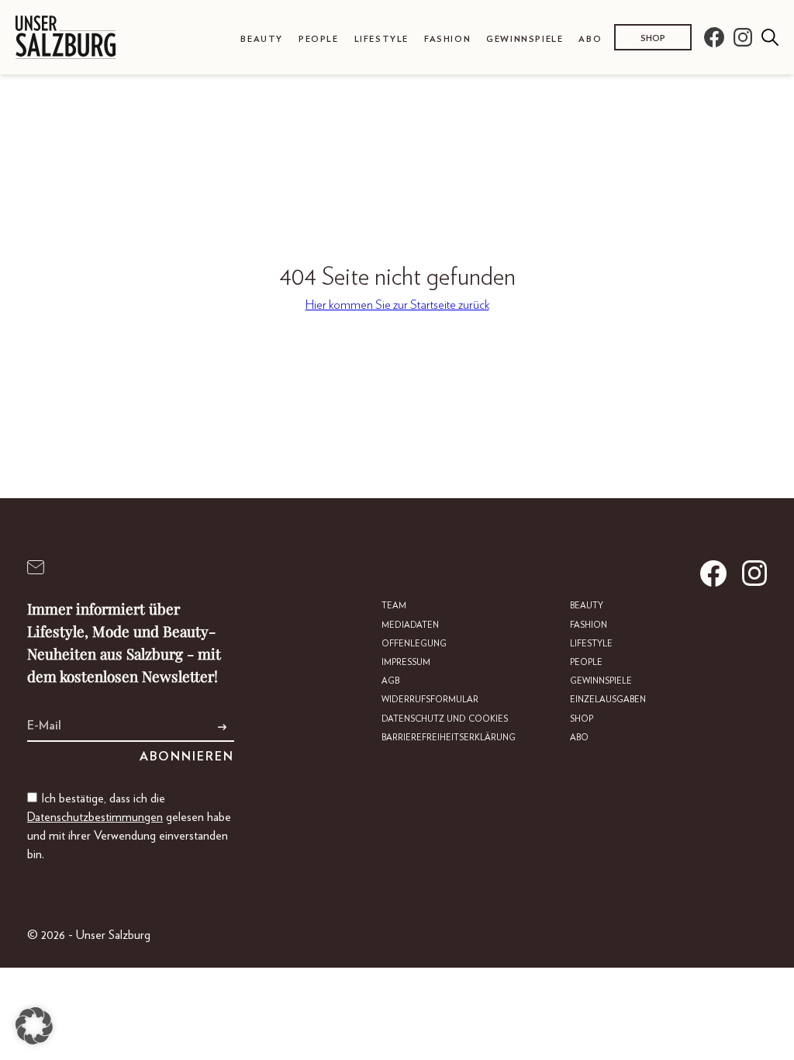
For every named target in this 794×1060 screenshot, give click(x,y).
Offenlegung (414, 643)
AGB (390, 681)
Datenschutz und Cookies (444, 719)
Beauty (261, 39)
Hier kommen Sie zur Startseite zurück (397, 305)
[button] (34, 1026)
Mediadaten (410, 625)
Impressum (405, 662)
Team (393, 605)
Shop (652, 38)
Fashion (447, 39)
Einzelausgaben (608, 699)
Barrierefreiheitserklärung (448, 737)
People (319, 39)
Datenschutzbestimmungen (95, 817)
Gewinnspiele (524, 39)
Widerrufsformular (429, 699)
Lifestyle (381, 39)
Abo (590, 39)
